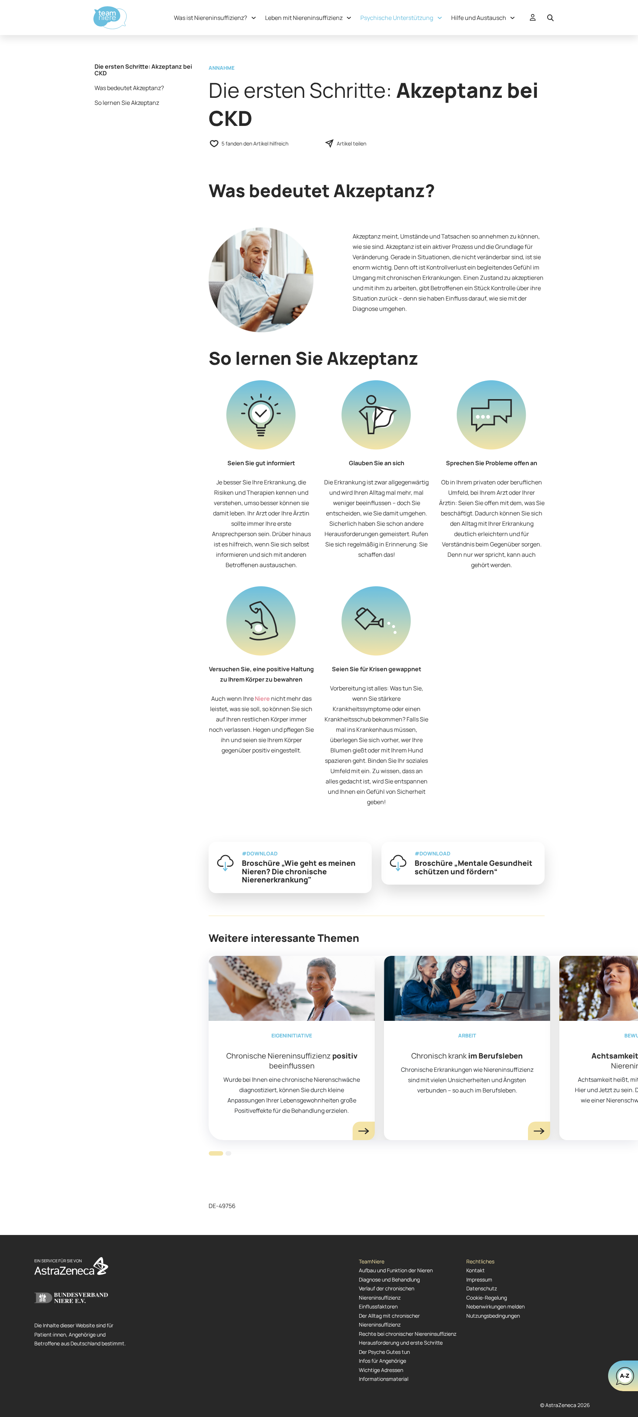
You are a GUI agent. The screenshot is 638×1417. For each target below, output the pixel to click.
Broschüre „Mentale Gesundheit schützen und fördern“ (473, 867)
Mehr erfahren (364, 1131)
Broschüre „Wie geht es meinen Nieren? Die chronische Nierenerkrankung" (299, 871)
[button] (214, 17)
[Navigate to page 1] (216, 1153)
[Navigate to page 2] (228, 1153)
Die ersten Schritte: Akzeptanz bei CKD (143, 69)
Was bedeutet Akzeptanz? (129, 88)
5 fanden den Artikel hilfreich (255, 143)
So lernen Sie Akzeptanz (127, 103)
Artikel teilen (351, 143)
